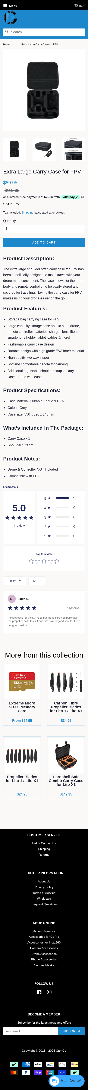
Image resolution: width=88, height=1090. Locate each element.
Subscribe (71, 1031)
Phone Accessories (44, 959)
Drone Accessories (44, 953)
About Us (44, 881)
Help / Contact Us (44, 843)
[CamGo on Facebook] (39, 993)
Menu (12, 5)
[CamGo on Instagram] (49, 993)
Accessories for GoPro (44, 936)
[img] (19, 518)
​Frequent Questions (44, 904)
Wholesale (44, 898)
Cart (82, 6)
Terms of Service (44, 892)
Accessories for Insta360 (44, 942)
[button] (61, 498)
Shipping (28, 212)
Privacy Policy (44, 887)
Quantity (9, 221)
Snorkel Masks (44, 965)
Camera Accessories (44, 948)
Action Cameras (44, 931)
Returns (44, 854)
